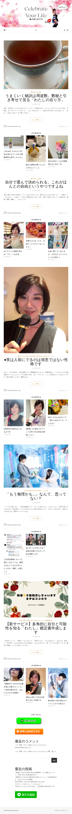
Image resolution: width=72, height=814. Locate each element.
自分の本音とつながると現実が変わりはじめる (30, 782)
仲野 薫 (50, 751)
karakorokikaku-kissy (14, 126)
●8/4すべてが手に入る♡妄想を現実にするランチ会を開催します (35, 551)
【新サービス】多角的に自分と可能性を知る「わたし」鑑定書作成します (36, 627)
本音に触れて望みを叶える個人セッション (41, 356)
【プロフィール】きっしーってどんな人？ (28, 784)
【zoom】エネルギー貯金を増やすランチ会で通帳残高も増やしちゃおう (13, 154)
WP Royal (15, 810)
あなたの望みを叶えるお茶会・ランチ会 (36, 490)
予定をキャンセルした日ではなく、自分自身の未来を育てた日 (34, 786)
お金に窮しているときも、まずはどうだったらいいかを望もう (57, 254)
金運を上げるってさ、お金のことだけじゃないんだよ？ (35, 244)
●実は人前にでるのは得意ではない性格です (36, 361)
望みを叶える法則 (36, 92)
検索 (54, 760)
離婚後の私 (49, 620)
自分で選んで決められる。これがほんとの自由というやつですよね (36, 183)
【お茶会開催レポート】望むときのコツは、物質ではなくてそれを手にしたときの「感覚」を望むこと (13, 565)
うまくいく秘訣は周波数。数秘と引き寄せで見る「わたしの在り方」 (36, 97)
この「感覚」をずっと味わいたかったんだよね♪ (30, 745)
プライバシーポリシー (60, 810)
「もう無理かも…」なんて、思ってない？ (36, 495)
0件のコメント (63, 126)
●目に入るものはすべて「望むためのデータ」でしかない (57, 420)
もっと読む (36, 120)
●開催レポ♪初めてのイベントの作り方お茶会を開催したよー (35, 432)
